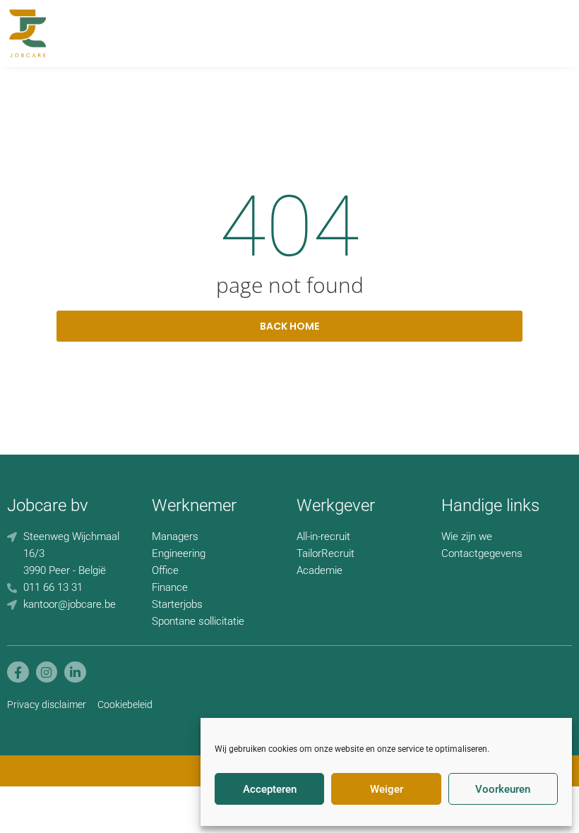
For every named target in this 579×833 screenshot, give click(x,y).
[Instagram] (47, 672)
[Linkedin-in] (75, 672)
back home (289, 326)
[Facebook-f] (18, 672)
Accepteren (270, 789)
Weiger (386, 789)
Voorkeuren (502, 789)
